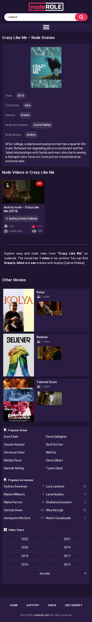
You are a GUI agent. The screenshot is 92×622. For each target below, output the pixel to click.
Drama (25, 115)
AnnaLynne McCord (24, 518)
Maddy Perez (13, 460)
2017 (67, 556)
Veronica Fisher (14, 452)
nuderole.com (41, 615)
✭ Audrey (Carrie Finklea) (21, 218)
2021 (67, 539)
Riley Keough (66, 510)
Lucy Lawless (66, 486)
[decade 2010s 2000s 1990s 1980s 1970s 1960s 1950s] (46, 573)
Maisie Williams (24, 494)
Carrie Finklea (42, 124)
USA (27, 105)
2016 (24, 564)
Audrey (31, 134)
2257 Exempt (73, 605)
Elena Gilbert (54, 460)
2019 (67, 547)
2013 (21, 95)
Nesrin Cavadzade (66, 518)
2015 (67, 564)
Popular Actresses (20, 480)
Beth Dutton (54, 444)
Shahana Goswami (66, 502)
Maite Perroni (24, 502)
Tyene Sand (54, 468)
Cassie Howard (14, 444)
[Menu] (46, 27)
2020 (24, 547)
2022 (24, 539)
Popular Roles (17, 430)
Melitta (51, 452)
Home (14, 605)
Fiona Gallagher (56, 436)
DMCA (52, 605)
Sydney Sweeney (24, 486)
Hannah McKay (14, 468)
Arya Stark (11, 436)
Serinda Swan (24, 510)
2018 (24, 556)
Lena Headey (66, 494)
